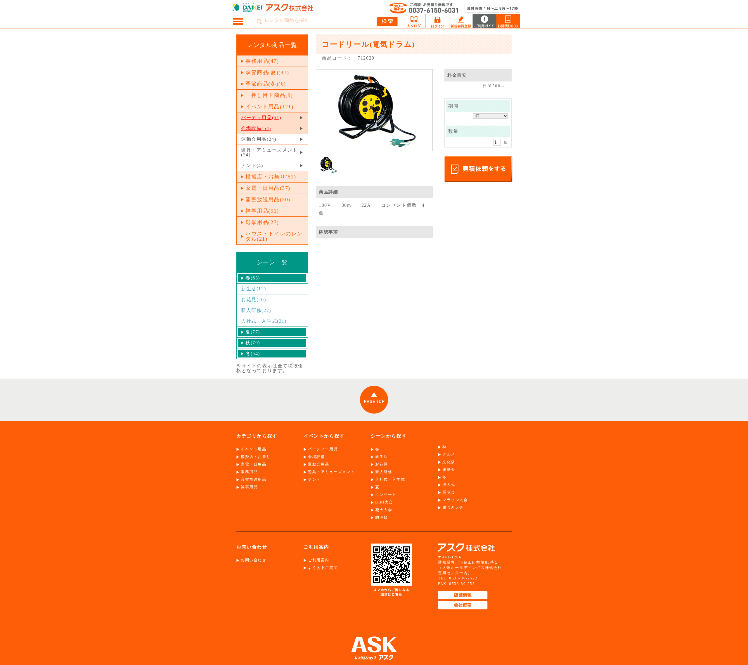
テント (314, 479)
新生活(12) (253, 288)
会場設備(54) (256, 128)
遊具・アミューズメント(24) (269, 152)
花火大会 (383, 510)
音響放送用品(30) (267, 199)
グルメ (448, 454)
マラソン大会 (455, 500)
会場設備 (316, 456)
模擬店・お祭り (256, 456)
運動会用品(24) (258, 139)
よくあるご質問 (323, 567)
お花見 (381, 464)
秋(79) (252, 342)
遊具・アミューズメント (331, 472)
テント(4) (252, 165)
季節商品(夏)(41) (267, 72)
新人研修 (383, 472)
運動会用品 (318, 464)
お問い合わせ (253, 560)
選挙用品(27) (262, 222)
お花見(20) (253, 299)
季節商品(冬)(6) (265, 84)
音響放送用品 (253, 479)
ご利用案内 (318, 560)
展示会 (448, 492)
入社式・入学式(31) (264, 321)
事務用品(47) (262, 61)
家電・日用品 (253, 464)
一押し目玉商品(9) (269, 95)
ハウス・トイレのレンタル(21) (274, 236)
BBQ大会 (384, 502)
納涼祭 (381, 517)
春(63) (252, 277)
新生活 (381, 456)
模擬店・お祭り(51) (270, 177)
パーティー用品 (323, 449)
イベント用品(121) (269, 107)
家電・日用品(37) (267, 188)
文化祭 (448, 462)
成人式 (448, 484)
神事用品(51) (262, 211)
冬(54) (252, 353)
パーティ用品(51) (261, 117)
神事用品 (249, 487)
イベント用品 (253, 449)
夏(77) (252, 331)
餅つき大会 (453, 507)
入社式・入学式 (390, 479)
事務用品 (249, 472)
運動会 (448, 469)
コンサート (385, 494)
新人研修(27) (256, 310)
